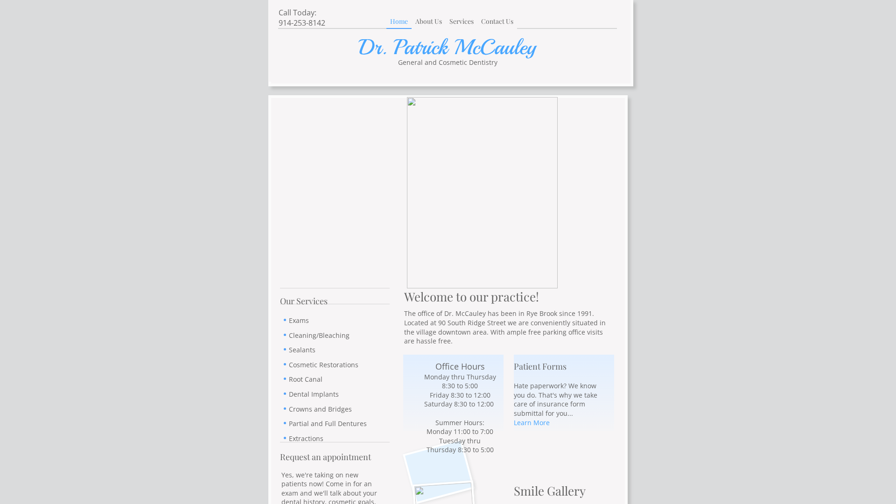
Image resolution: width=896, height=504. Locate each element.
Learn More (532, 422)
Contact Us (497, 21)
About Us (428, 21)
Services (461, 21)
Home (399, 21)
